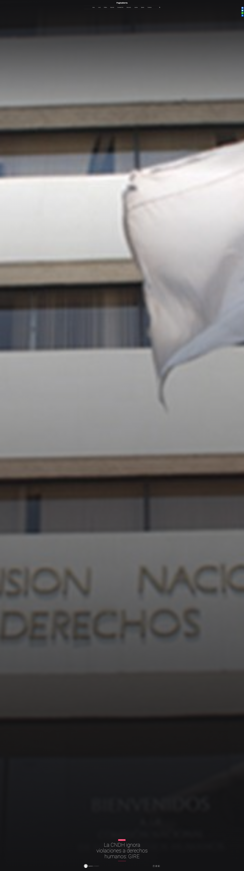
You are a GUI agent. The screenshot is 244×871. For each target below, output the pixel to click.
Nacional (112, 7)
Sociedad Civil (120, 7)
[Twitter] (242, 10)
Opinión (142, 7)
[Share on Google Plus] (159, 866)
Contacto (150, 7)
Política (105, 7)
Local (99, 7)
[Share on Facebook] (154, 866)
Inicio (94, 7)
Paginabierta (122, 3)
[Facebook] (242, 8)
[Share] (242, 15)
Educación (129, 7)
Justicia (136, 7)
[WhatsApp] (242, 13)
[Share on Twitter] (156, 866)
